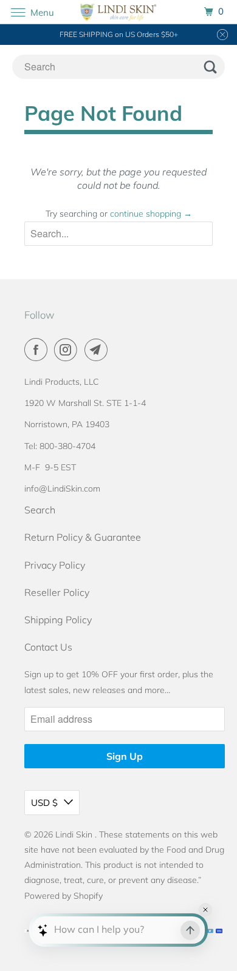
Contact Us (48, 647)
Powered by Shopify (63, 895)
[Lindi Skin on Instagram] (68, 349)
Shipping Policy (58, 620)
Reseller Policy (56, 592)
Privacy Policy (54, 565)
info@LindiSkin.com (62, 488)
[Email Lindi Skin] (98, 349)
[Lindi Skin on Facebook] (38, 349)
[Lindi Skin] (119, 12)
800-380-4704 (67, 446)
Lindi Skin (75, 834)
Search (39, 510)
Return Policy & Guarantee (82, 537)
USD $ (44, 802)
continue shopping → (151, 213)
